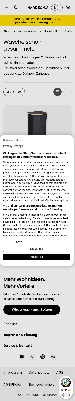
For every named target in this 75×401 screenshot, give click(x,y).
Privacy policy (12, 140)
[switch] (66, 395)
